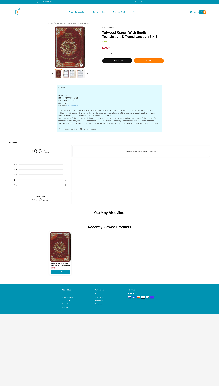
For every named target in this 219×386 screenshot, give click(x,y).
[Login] (195, 12)
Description (62, 88)
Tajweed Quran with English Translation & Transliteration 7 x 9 (60, 264)
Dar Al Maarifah (72, 106)
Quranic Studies (67, 304)
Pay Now (149, 60)
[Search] (191, 12)
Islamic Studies (66, 300)
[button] (40, 164)
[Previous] (52, 73)
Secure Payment (89, 129)
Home (51, 23)
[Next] (87, 73)
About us (65, 307)
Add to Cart (60, 272)
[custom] (128, 293)
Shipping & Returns (69, 129)
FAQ (96, 294)
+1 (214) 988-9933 (45, 1)
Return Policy (99, 297)
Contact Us (98, 304)
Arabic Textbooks (67, 297)
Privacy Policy (99, 300)
